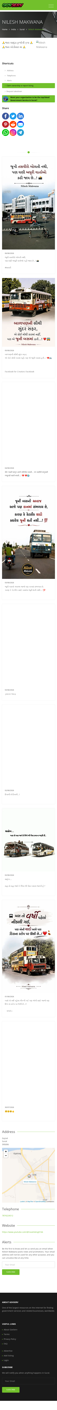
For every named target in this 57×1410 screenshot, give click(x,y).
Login (6, 1360)
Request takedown (14, 91)
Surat (22, 29)
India (13, 29)
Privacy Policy (10, 1339)
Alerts (9, 80)
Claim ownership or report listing (20, 85)
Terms (7, 1334)
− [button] (6, 1155)
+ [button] (6, 1151)
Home (4, 29)
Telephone (11, 75)
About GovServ (10, 1329)
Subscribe (10, 1272)
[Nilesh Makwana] (29, 1176)
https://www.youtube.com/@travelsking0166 (22, 1232)
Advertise (8, 1350)
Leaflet (22, 1201)
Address (10, 70)
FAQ (5, 1343)
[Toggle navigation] (51, 6)
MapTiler (30, 1201)
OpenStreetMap (40, 1201)
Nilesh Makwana (30, 1181)
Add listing (9, 1355)
